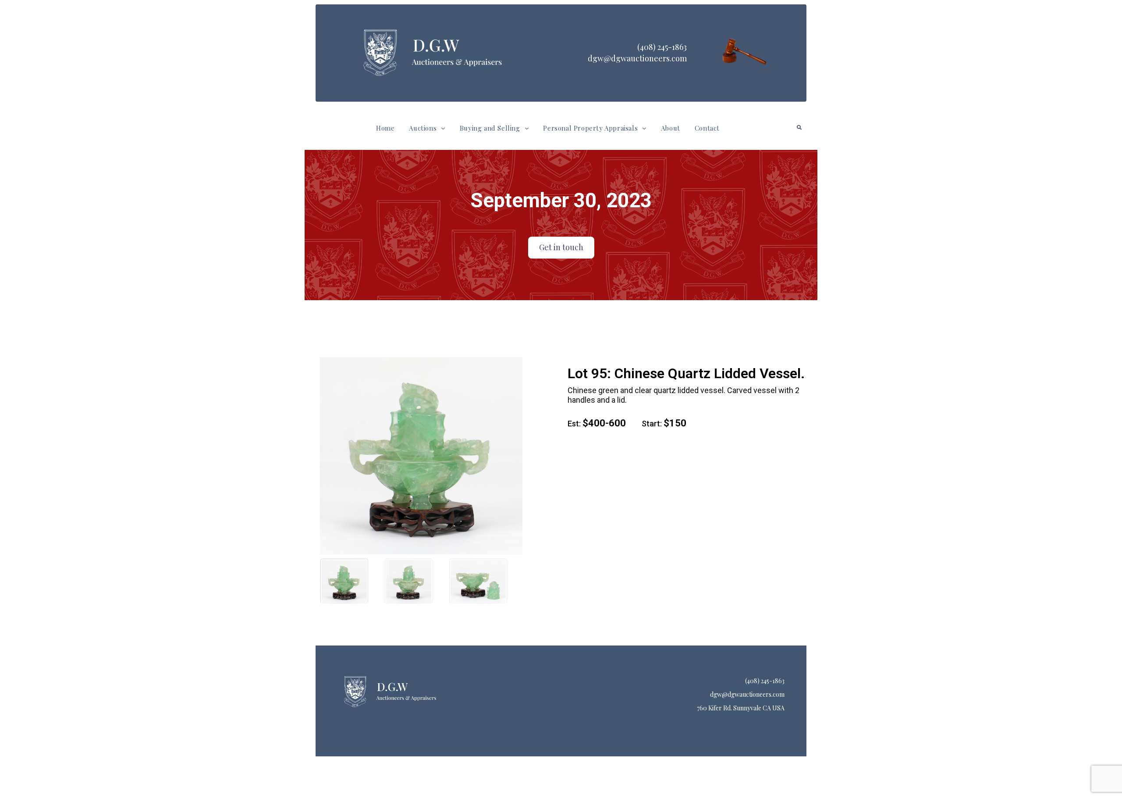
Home (385, 128)
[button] (427, 128)
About (670, 128)
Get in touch (561, 247)
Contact (707, 128)
